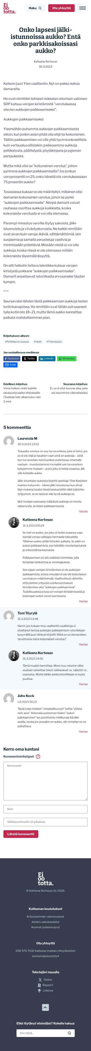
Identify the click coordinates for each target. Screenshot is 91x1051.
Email (13, 364)
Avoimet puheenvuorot (45, 927)
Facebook (13, 358)
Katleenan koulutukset (45, 909)
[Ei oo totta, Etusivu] (9, 8)
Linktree (48, 990)
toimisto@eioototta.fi (45, 956)
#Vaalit (37, 341)
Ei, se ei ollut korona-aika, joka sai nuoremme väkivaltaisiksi (69, 388)
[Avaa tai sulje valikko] (82, 8)
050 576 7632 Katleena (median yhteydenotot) (45, 950)
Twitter (31, 358)
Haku (33, 8)
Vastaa (83, 511)
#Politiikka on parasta (17, 341)
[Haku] (69, 1033)
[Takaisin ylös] (45, 1007)
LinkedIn (49, 358)
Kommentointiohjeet (21, 756)
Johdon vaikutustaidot (45, 922)
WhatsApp (69, 358)
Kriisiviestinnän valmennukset (45, 916)
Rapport (48, 985)
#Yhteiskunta (54, 341)
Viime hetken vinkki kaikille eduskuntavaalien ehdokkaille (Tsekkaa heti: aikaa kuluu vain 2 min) (22, 392)
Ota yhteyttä (61, 8)
